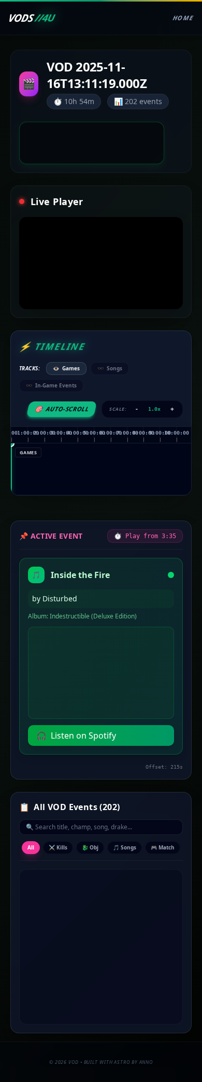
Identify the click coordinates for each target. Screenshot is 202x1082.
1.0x (154, 409)
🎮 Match (163, 847)
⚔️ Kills (58, 847)
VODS (31, 18)
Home (183, 18)
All (30, 847)
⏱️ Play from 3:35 (145, 536)
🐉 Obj (90, 847)
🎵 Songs (124, 847)
